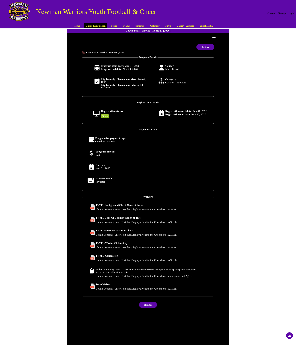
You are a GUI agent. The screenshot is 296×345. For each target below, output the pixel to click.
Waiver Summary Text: (108, 269)
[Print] (214, 37)
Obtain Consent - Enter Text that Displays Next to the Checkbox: (131, 209)
